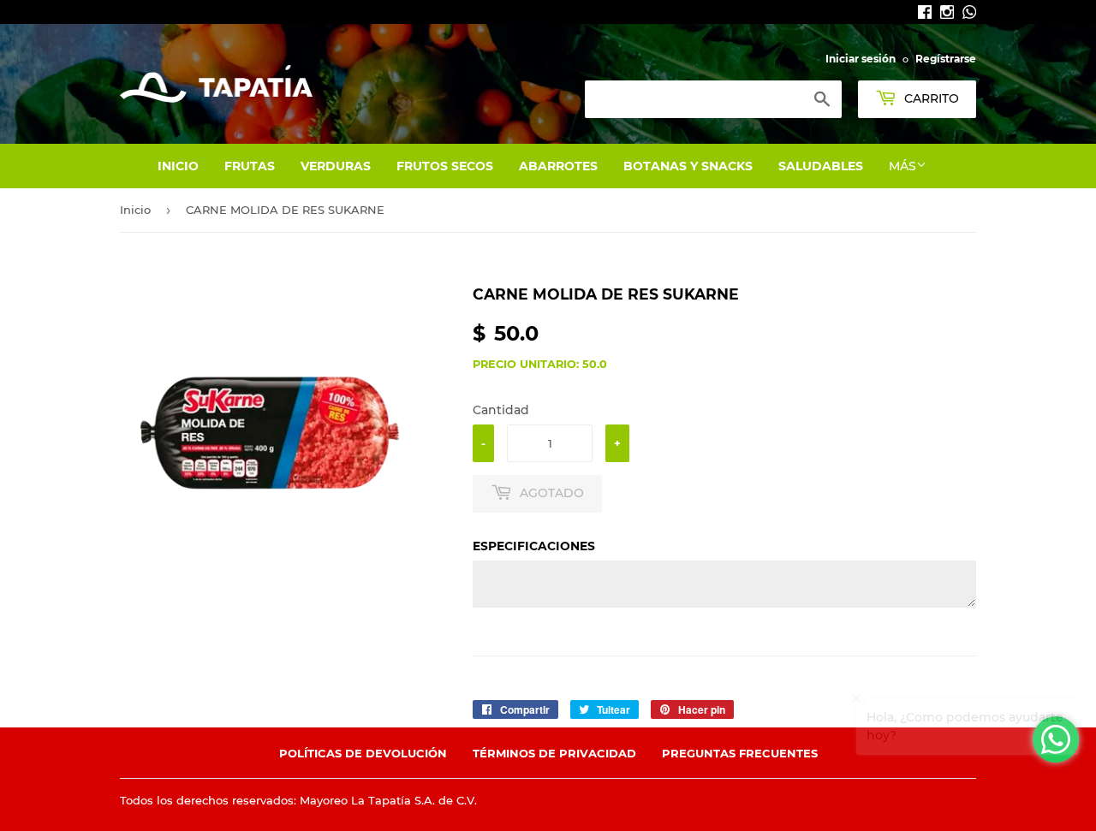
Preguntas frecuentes (740, 753)
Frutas (249, 166)
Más (902, 166)
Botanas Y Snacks (688, 166)
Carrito (930, 98)
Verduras (336, 166)
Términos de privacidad (554, 753)
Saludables (820, 166)
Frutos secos (444, 166)
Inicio (178, 166)
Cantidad (501, 410)
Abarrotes (558, 166)
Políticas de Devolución (363, 753)
